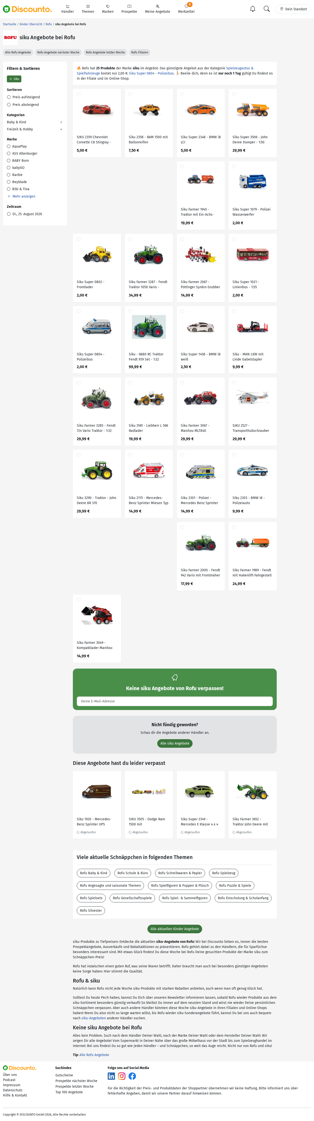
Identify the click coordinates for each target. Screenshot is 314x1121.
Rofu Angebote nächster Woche (58, 52)
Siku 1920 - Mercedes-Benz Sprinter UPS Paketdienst (94, 822)
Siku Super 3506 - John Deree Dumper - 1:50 (250, 139)
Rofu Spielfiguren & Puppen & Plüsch (180, 886)
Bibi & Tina (20, 189)
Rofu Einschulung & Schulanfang (243, 898)
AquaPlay (19, 146)
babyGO (18, 168)
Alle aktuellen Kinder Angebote (175, 929)
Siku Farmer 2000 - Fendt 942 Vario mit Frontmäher (200, 572)
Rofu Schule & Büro (133, 873)
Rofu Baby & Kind (93, 873)
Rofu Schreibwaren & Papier (180, 873)
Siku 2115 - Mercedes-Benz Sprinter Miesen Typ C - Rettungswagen (148, 501)
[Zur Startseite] (30, 9)
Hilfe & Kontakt (15, 1095)
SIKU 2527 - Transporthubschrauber (251, 428)
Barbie (17, 175)
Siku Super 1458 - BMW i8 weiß (201, 356)
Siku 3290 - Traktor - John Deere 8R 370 (96, 500)
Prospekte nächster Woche (76, 1081)
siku (16, 79)
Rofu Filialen (139, 52)
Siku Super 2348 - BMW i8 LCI (201, 139)
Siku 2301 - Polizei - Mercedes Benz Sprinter (199, 500)
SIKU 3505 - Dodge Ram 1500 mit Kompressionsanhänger (147, 822)
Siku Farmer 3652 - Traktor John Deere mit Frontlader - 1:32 (250, 822)
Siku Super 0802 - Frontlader (91, 284)
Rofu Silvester (91, 911)
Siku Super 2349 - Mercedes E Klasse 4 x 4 (199, 821)
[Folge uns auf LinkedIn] (111, 1076)
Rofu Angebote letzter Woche (105, 52)
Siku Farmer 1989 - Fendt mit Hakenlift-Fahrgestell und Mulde (252, 573)
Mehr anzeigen (23, 196)
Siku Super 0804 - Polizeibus (151, 73)
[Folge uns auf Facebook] (132, 1076)
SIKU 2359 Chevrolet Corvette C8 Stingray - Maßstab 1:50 (94, 140)
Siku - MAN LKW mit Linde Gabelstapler (248, 356)
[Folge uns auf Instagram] (121, 1076)
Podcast (9, 1080)
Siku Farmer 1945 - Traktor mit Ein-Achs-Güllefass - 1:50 (197, 212)
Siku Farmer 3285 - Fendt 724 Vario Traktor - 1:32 (96, 428)
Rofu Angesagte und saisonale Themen (110, 886)
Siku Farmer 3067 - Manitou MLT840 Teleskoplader (195, 428)
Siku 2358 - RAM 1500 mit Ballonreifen (148, 139)
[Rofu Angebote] (10, 37)
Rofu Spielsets (91, 898)
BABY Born (20, 161)
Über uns (10, 1075)
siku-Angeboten (93, 1018)
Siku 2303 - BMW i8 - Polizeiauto (249, 500)
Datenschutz (12, 1090)
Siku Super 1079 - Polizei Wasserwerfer (252, 212)
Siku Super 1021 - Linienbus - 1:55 (246, 284)
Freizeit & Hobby (20, 129)
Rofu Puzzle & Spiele (235, 886)
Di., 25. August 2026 (27, 214)
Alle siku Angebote (174, 743)
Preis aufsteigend (26, 97)
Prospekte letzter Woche (74, 1086)
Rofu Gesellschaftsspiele (132, 898)
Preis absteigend (25, 105)
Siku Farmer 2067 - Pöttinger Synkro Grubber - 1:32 (200, 285)
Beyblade (19, 182)
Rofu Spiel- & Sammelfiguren (185, 898)
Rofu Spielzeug (223, 873)
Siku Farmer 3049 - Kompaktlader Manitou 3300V (94, 646)
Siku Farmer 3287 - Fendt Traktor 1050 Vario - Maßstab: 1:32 (148, 285)
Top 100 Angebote (69, 1092)
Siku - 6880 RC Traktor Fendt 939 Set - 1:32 (146, 356)
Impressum (11, 1085)
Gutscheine (64, 1075)
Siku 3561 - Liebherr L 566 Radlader (148, 428)
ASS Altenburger (24, 153)
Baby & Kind (16, 122)
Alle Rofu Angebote (18, 52)
